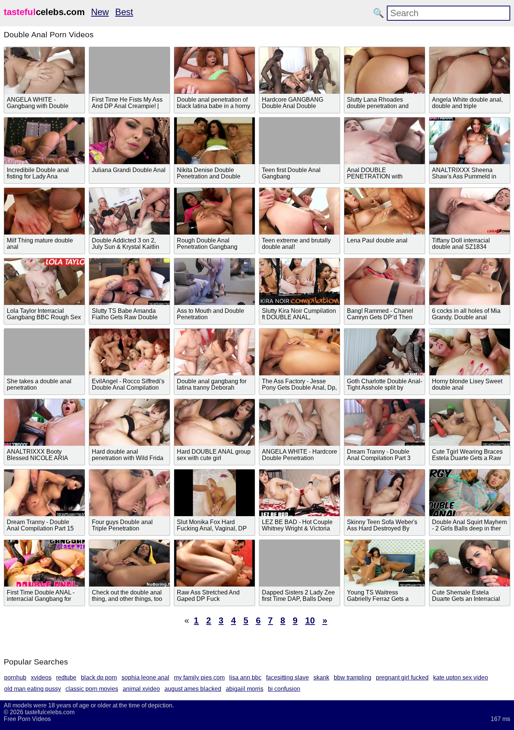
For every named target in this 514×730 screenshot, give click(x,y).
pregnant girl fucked (402, 677)
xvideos (41, 677)
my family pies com (199, 677)
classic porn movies (91, 689)
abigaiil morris (244, 689)
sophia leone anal (145, 677)
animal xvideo (141, 689)
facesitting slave (287, 677)
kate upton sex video (460, 677)
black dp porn (99, 677)
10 (310, 620)
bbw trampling (352, 677)
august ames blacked (192, 689)
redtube (66, 677)
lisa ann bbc (245, 677)
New (100, 12)
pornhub (15, 677)
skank (321, 677)
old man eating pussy (32, 689)
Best (124, 12)
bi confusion (284, 689)
